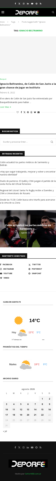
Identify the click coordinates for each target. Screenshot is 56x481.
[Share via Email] (38, 112)
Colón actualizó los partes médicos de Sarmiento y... (28, 226)
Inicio (2, 22)
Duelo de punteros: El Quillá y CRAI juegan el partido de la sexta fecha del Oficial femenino (28, 182)
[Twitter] (19, 3)
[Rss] (40, 3)
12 (21, 409)
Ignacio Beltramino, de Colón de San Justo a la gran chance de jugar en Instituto (28, 85)
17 (6, 414)
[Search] (53, 12)
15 (42, 409)
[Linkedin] (28, 3)
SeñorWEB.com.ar (33, 473)
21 (35, 414)
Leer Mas (4, 107)
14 (35, 409)
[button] (2, 228)
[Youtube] (32, 3)
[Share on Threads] (31, 112)
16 (49, 409)
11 (14, 409)
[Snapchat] (36, 3)
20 (28, 414)
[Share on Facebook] (21, 112)
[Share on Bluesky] (35, 112)
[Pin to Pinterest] (28, 112)
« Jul (5, 431)
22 (42, 414)
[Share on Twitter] (24, 112)
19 (21, 414)
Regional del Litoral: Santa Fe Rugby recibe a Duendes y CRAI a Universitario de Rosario (27, 192)
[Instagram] (23, 3)
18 (14, 414)
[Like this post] (18, 112)
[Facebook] (15, 3)
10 (6, 409)
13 (28, 409)
